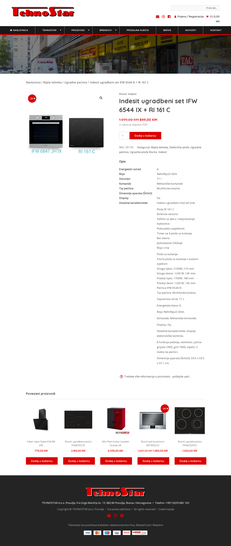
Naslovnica (20, 30)
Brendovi (108, 31)
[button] (101, 98)
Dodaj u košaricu (145, 135)
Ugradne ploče (139, 152)
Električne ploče (179, 147)
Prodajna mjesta (138, 30)
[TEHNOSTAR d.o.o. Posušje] (43, 11)
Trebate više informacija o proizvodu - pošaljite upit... (157, 376)
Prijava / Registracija (191, 16)
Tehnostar (52, 31)
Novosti (190, 30)
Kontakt (216, 30)
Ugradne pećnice (75, 82)
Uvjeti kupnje (166, 509)
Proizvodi (81, 31)
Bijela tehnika (52, 82)
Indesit (132, 94)
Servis (167, 30)
